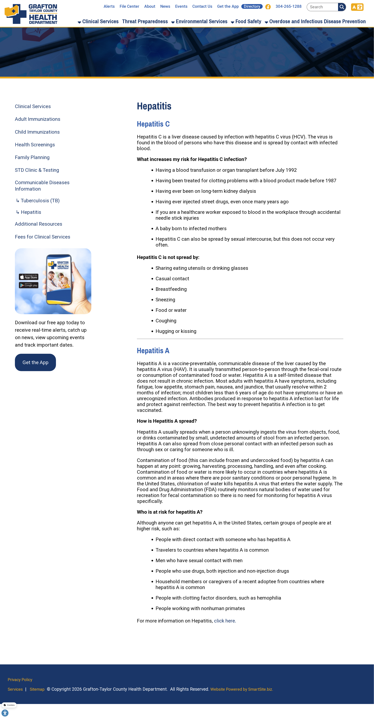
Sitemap (37, 689)
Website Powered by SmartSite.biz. (241, 689)
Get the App (228, 6)
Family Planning (32, 157)
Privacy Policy (20, 679)
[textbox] (322, 7)
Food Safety (247, 21)
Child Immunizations (37, 132)
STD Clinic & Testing (37, 170)
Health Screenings (35, 145)
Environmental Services (201, 21)
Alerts (109, 6)
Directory (252, 6)
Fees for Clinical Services (42, 237)
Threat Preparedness (145, 21)
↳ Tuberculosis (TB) (38, 200)
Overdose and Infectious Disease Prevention (317, 21)
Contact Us (202, 6)
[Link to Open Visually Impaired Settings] (4, 713)
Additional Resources (38, 224)
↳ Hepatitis (28, 212)
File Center (129, 6)
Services (15, 689)
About (149, 6)
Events (181, 6)
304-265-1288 (289, 6)
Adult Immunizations (37, 119)
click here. (225, 621)
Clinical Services (100, 21)
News (165, 6)
